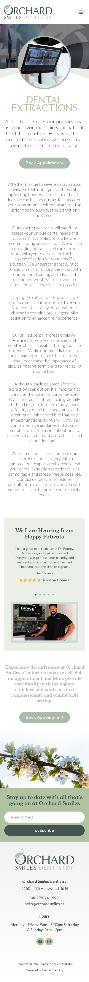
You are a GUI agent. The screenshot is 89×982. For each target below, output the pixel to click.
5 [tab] (53, 594)
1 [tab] (36, 594)
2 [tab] (40, 594)
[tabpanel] (44, 562)
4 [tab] (49, 594)
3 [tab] (44, 594)
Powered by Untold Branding (44, 970)
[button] (81, 11)
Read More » (44, 573)
